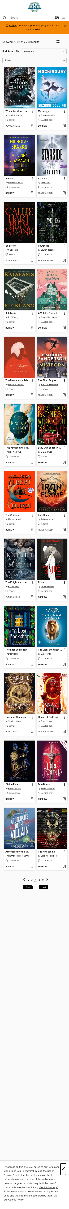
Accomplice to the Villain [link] (17, 851)
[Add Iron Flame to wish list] (64, 530)
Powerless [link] (43, 245)
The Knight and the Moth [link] (17, 582)
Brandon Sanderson (49, 384)
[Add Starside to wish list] (64, 193)
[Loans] (57, 18)
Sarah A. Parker (15, 115)
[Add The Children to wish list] (32, 530)
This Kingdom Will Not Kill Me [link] (17, 447)
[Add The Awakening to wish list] (64, 867)
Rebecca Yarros (47, 519)
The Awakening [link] (46, 851)
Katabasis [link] (10, 313)
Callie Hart (13, 250)
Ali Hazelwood (47, 586)
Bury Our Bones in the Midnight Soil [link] (50, 447)
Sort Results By (10, 51)
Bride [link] (41, 582)
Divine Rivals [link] (12, 784)
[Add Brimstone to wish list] (32, 261)
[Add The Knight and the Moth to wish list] (32, 597)
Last (44, 887)
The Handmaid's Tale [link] (16, 380)
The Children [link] (12, 515)
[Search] (4, 17)
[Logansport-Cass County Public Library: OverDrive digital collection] (34, 7)
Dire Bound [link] (44, 784)
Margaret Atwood (16, 384)
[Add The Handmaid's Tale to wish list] (32, 395)
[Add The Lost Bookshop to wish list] (32, 665)
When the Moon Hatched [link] (17, 111)
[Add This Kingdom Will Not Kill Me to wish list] (32, 463)
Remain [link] (9, 178)
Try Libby (11, 25)
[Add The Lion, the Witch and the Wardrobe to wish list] (64, 665)
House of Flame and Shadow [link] (17, 717)
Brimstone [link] (11, 245)
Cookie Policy (15, 1199)
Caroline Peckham (49, 856)
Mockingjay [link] (44, 111)
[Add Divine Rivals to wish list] (32, 799)
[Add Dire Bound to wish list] (64, 799)
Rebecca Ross (14, 788)
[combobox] (27, 17)
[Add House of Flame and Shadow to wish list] (32, 732)
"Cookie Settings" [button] (48, 1187)
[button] (58, 42)
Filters (8, 60)
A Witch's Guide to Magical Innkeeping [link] (50, 313)
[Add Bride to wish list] (64, 597)
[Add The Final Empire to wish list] (64, 395)
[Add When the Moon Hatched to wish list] (32, 126)
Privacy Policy (29, 1171)
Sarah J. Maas (14, 721)
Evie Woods (13, 654)
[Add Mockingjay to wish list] (64, 126)
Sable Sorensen (48, 788)
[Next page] (47, 880)
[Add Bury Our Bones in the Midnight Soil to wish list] (64, 463)
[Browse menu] (64, 17)
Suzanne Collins (48, 115)
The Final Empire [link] (47, 380)
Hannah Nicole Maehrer (18, 856)
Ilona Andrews (14, 452)
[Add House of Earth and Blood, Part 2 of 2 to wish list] (64, 732)
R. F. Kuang (13, 317)
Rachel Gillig (13, 586)
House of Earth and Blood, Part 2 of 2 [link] (50, 717)
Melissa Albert (14, 519)
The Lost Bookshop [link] (16, 649)
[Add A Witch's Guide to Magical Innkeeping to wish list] (64, 328)
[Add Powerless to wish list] (64, 261)
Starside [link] (42, 178)
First (28, 887)
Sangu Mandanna (49, 317)
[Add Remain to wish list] (32, 193)
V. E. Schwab (46, 452)
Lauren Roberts (47, 250)
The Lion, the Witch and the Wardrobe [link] (50, 649)
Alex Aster (45, 182)
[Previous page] (24, 880)
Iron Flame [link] (43, 515)
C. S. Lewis (46, 654)
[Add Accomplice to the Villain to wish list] (32, 867)
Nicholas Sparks (15, 182)
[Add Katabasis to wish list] (32, 328)
